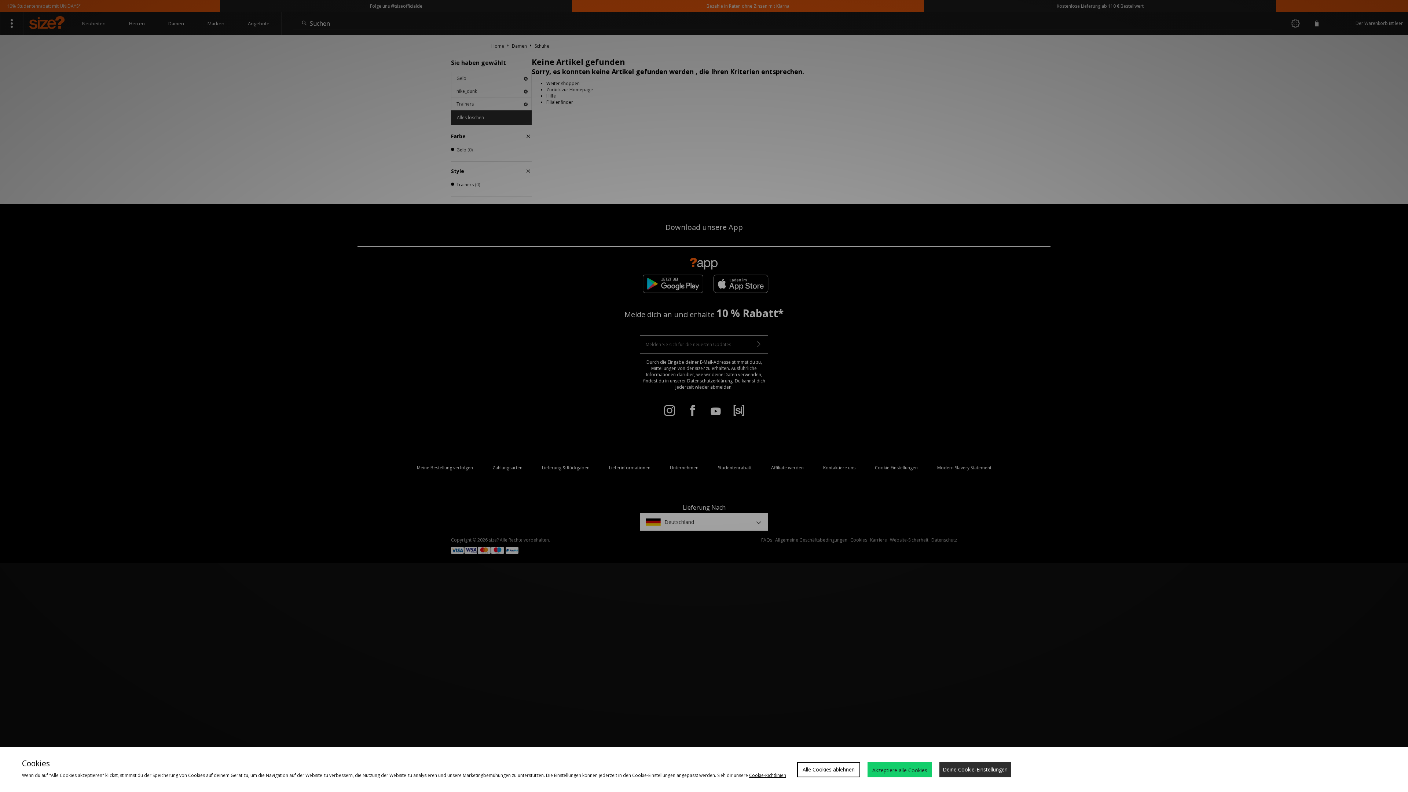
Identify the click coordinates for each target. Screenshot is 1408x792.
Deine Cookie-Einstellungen (975, 769)
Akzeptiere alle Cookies (899, 770)
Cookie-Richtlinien (767, 775)
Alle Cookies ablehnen (829, 769)
